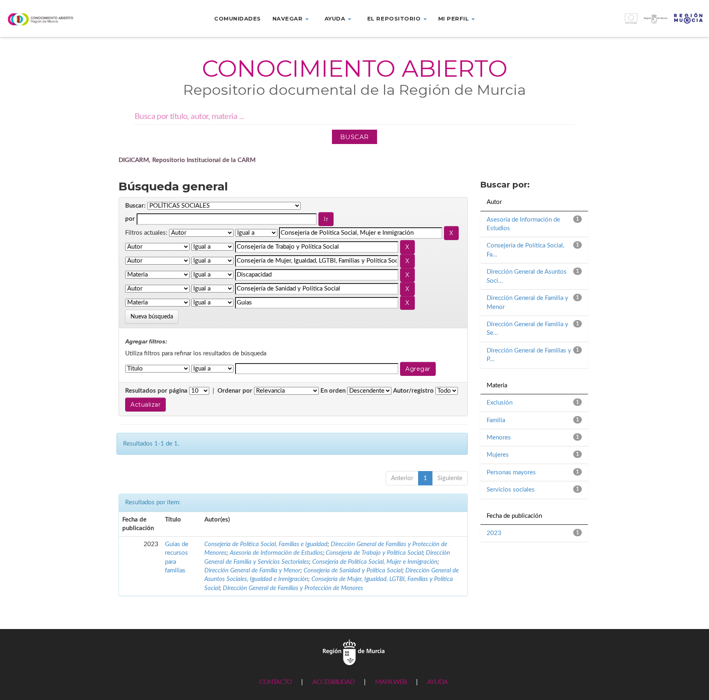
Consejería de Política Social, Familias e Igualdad (265, 544)
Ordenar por (234, 391)
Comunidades (237, 18)
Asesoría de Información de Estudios (276, 553)
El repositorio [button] (395, 18)
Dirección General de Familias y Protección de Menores (293, 588)
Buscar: (135, 206)
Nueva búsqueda (151, 317)
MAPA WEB (391, 682)
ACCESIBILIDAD (333, 682)
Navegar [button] (288, 18)
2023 (494, 533)
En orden (332, 391)
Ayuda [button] (336, 18)
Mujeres (498, 455)
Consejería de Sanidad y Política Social (353, 570)
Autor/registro (413, 391)
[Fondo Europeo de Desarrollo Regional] (620, 23)
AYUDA (437, 682)
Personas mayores (511, 472)
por (130, 219)
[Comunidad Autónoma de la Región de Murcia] (353, 652)
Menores (499, 438)
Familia (496, 420)
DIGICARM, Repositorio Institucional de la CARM (187, 160)
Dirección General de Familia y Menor (252, 570)
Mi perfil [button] (454, 18)
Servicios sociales (511, 490)
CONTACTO (275, 682)
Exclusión (499, 403)
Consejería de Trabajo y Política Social (374, 553)
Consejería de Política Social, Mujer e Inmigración (374, 562)
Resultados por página (156, 391)
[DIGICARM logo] (59, 19)
